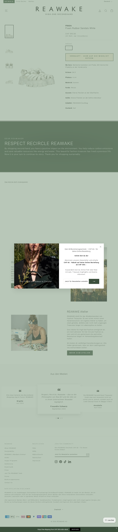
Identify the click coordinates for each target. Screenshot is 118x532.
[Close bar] (116, 528)
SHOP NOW (75, 529)
